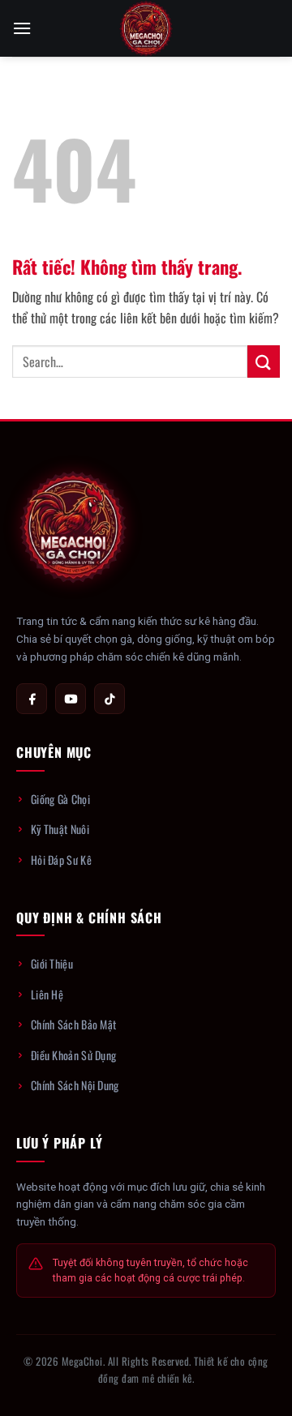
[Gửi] (263, 361)
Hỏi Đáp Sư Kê (61, 859)
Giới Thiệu (52, 963)
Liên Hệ (47, 994)
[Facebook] (31, 698)
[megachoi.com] (146, 28)
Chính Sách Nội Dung (75, 1084)
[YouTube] (70, 698)
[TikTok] (109, 698)
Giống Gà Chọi (60, 798)
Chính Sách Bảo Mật (73, 1024)
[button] (22, 28)
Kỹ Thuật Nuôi (60, 828)
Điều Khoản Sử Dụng (73, 1054)
